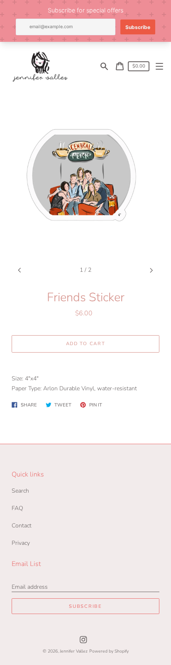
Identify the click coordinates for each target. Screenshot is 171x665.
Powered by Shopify (109, 651)
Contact (22, 526)
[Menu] (159, 66)
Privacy (21, 543)
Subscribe (85, 606)
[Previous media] (20, 270)
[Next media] (152, 270)
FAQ (17, 508)
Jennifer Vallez (74, 651)
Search (20, 491)
